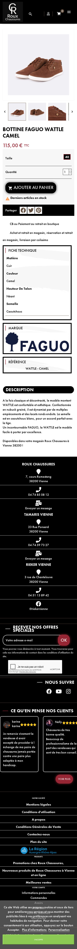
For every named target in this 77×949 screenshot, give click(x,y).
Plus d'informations (34, 930)
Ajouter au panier (30, 187)
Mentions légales (38, 804)
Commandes (38, 898)
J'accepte (38, 939)
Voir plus (64, 779)
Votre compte (38, 887)
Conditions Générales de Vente (38, 827)
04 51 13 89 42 (38, 595)
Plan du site (38, 842)
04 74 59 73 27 (38, 545)
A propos (38, 819)
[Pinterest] (38, 210)
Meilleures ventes (38, 882)
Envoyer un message (38, 508)
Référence (17, 362)
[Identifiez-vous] (48, 14)
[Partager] (23, 210)
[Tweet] (31, 210)
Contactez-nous (38, 834)
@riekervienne (38, 609)
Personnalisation (59, 930)
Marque (15, 328)
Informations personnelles (38, 893)
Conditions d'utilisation (38, 812)
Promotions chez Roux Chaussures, (38, 863)
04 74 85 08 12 (38, 495)
